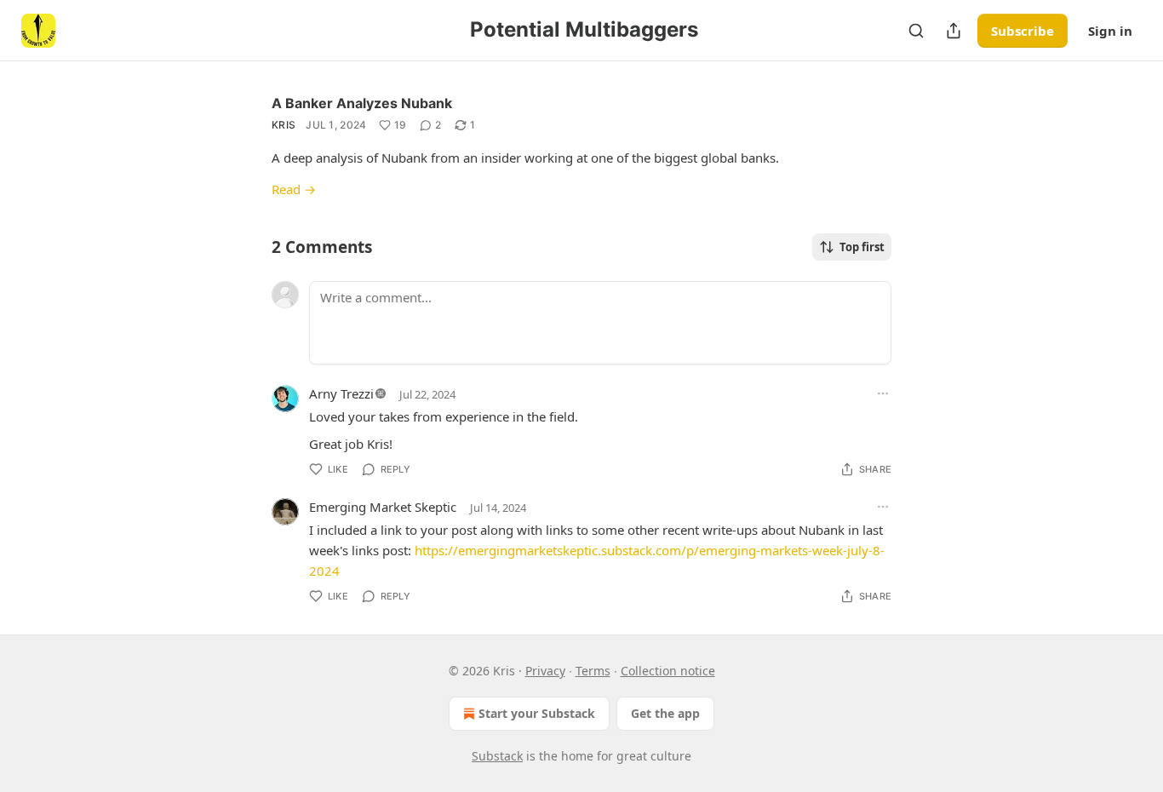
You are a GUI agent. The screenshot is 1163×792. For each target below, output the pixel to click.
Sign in (1110, 30)
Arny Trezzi (341, 393)
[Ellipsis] (883, 393)
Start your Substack (536, 713)
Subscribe (1022, 30)
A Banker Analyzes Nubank (362, 103)
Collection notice (668, 671)
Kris (283, 124)
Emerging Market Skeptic (382, 506)
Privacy (545, 671)
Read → (294, 189)
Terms (593, 671)
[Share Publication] (954, 31)
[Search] (916, 31)
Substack (497, 756)
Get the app (665, 713)
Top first (862, 247)
